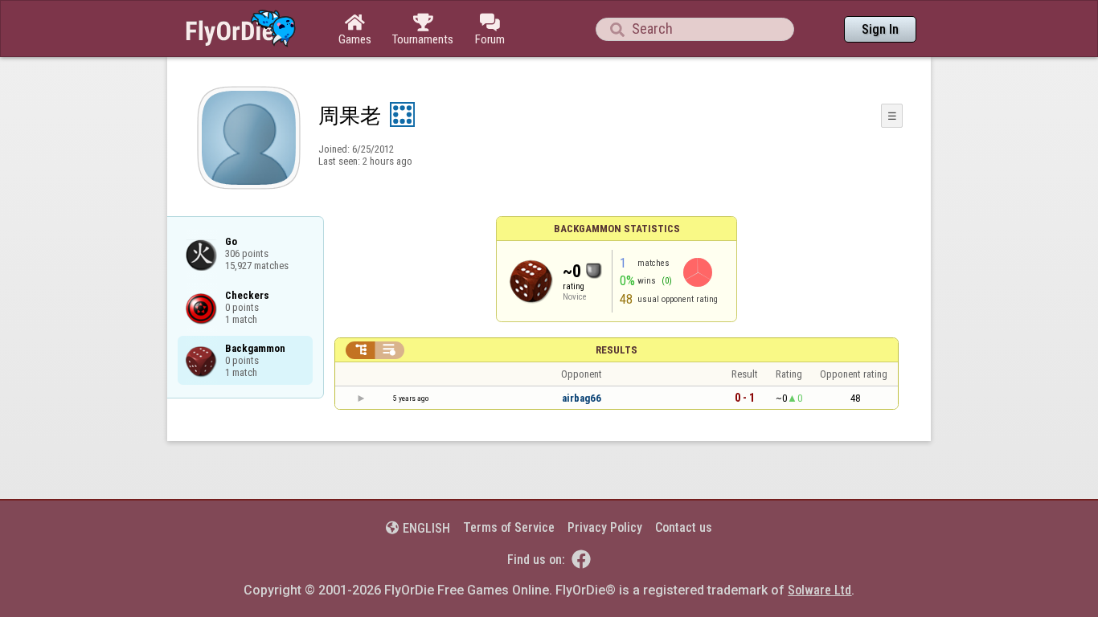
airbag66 (581, 398)
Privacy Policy (604, 527)
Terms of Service (509, 527)
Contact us (683, 527)
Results (616, 350)
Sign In (880, 29)
